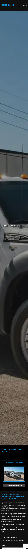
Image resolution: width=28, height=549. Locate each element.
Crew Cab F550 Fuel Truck (14, 463)
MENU (23, 5)
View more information (14, 485)
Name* (3, 545)
